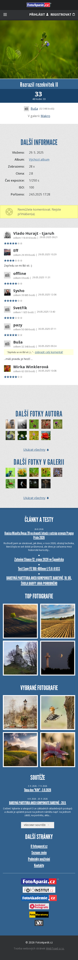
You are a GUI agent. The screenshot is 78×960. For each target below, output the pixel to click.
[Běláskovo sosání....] (10, 435)
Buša (34, 109)
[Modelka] (10, 472)
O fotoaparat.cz (39, 846)
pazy (17, 325)
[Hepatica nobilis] (57, 472)
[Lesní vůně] (34, 472)
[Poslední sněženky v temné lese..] (34, 483)
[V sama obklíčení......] (46, 424)
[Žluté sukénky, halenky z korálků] (22, 472)
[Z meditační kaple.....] (10, 424)
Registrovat (61, 14)
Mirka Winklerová (30, 367)
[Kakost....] (34, 424)
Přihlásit (37, 14)
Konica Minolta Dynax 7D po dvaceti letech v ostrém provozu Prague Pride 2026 (39, 535)
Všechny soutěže (35, 825)
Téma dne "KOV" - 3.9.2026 (37, 790)
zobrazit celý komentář (49, 352)
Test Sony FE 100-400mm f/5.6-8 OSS (39, 568)
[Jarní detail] (46, 472)
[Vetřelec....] (22, 435)
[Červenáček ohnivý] (10, 483)
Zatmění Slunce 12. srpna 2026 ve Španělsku (39, 559)
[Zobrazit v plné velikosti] (39, 49)
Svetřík (20, 308)
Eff (15, 250)
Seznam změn (39, 852)
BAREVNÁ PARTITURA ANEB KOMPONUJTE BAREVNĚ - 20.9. (37, 803)
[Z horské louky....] (57, 424)
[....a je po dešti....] (46, 435)
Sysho (18, 290)
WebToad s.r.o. (55, 948)
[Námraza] (46, 483)
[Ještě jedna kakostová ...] (34, 435)
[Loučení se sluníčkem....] (22, 424)
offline (19, 273)
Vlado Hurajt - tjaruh (33, 233)
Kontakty (39, 865)
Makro (45, 116)
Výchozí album (39, 159)
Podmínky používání (39, 859)
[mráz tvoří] (22, 483)
